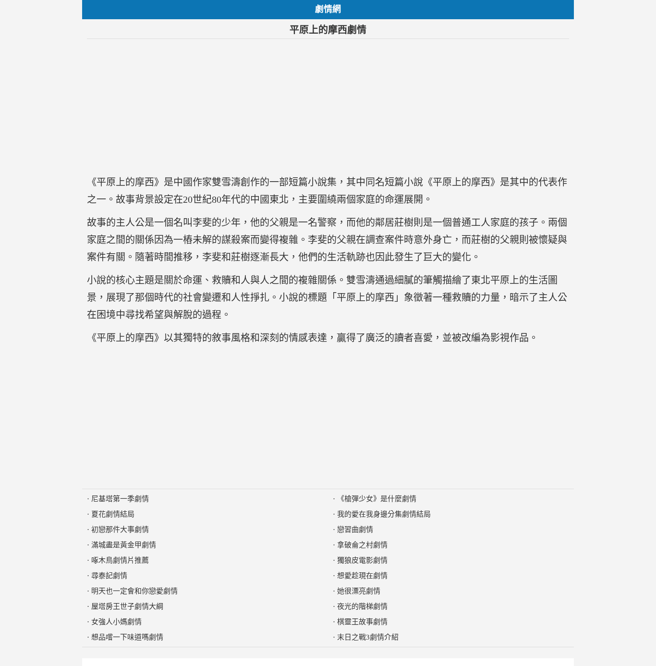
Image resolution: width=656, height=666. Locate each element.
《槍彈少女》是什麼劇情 (376, 499)
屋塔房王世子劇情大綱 (127, 606)
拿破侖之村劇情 (362, 545)
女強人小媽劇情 (116, 622)
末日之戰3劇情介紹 (368, 637)
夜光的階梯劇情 (362, 606)
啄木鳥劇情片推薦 (120, 560)
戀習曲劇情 (355, 529)
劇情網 (328, 9)
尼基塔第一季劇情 (120, 499)
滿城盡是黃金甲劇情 (123, 545)
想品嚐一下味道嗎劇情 (127, 637)
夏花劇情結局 (112, 514)
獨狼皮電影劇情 (362, 560)
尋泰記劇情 (109, 576)
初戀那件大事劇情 (120, 529)
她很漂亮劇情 (358, 591)
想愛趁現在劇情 (362, 576)
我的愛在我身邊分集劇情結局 (384, 514)
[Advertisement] (328, 106)
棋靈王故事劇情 (362, 622)
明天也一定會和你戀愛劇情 (134, 591)
